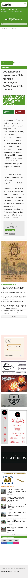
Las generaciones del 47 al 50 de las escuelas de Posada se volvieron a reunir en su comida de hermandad (14, 298)
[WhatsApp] (5, 227)
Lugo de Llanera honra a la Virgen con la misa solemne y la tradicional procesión (16, 514)
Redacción (12, 233)
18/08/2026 (10, 501)
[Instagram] (13, 227)
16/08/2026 (10, 509)
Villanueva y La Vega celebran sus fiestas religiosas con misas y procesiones (17, 529)
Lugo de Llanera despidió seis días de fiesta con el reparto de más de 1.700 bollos (15, 499)
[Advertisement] (14, 46)
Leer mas (14, 316)
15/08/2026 (10, 524)
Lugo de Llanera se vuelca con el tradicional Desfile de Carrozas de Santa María (19, 62)
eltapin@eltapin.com (7, 13)
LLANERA (3, 9)
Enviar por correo (10, 230)
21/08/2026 (10, 494)
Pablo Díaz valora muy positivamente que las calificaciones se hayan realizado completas (13, 289)
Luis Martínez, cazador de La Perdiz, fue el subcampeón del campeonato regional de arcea (13, 312)
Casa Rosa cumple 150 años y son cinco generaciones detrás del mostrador (16, 491)
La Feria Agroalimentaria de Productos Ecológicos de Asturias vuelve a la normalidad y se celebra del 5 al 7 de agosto (14, 307)
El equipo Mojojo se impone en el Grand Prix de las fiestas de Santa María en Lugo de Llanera (16, 521)
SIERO (9, 9)
